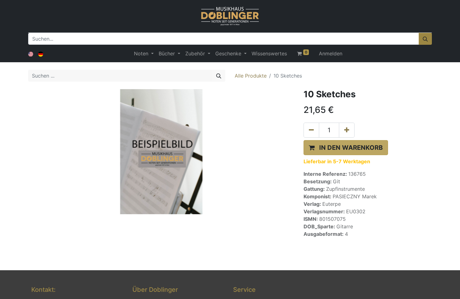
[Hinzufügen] (347, 130)
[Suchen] (425, 39)
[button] (346, 147)
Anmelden (330, 53)
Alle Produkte (251, 76)
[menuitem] (269, 53)
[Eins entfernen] (311, 130)
